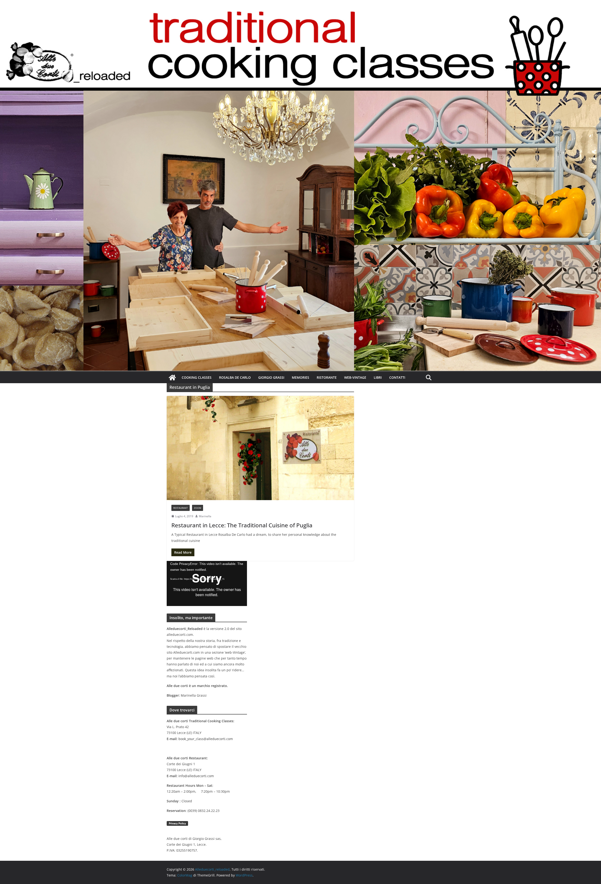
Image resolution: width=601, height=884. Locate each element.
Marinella (205, 516)
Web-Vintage (355, 377)
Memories (300, 377)
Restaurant (180, 508)
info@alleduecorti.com (196, 776)
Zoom (197, 508)
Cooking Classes (197, 377)
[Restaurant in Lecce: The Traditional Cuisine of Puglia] (260, 448)
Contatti (397, 377)
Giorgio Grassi (271, 377)
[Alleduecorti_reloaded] (172, 377)
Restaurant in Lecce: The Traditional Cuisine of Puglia (241, 525)
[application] (207, 583)
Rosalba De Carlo (235, 377)
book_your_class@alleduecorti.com (205, 739)
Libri (378, 377)
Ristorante (327, 377)
